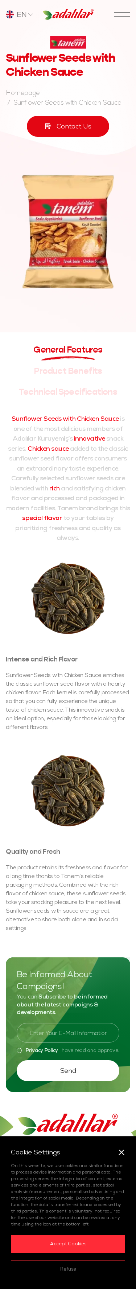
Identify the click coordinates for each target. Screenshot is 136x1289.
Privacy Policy (41, 1050)
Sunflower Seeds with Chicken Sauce (67, 102)
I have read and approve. (72, 1050)
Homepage (23, 92)
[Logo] (68, 14)
